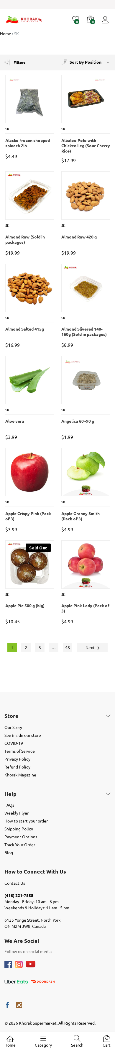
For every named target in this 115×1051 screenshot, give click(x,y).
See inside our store (22, 735)
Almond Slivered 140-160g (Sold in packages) (84, 331)
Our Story (13, 727)
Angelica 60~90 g (77, 421)
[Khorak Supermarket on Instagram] (19, 1005)
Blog (8, 852)
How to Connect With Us (35, 871)
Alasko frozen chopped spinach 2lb (27, 143)
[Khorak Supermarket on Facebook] (7, 1005)
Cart (107, 1044)
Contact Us (14, 883)
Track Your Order (19, 844)
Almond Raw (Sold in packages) (25, 239)
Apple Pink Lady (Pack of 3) (85, 608)
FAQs (9, 805)
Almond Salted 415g (24, 328)
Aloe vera (14, 421)
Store (11, 715)
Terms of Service (19, 751)
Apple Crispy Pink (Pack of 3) (28, 516)
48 (67, 647)
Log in (106, 23)
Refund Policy (17, 766)
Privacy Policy (17, 758)
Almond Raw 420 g (79, 236)
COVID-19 (13, 743)
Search (77, 1044)
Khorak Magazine (20, 774)
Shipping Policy (18, 828)
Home (10, 1044)
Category (43, 1044)
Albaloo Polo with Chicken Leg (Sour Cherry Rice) (85, 143)
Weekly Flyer (16, 812)
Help (10, 794)
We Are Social (21, 940)
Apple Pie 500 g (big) (25, 605)
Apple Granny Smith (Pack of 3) (80, 516)
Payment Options (20, 836)
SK (7, 128)
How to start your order (26, 820)
